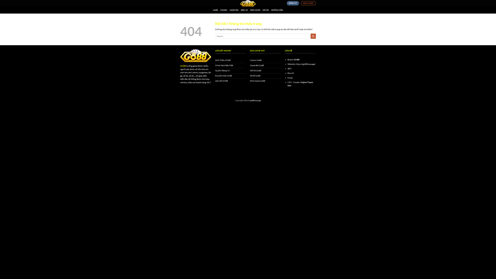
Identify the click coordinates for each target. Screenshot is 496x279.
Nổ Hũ (266, 10)
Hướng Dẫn (277, 10)
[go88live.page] (248, 3)
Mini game (255, 10)
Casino (223, 10)
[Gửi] (313, 36)
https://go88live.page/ (306, 64)
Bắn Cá (244, 10)
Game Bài (234, 10)
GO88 (215, 10)
